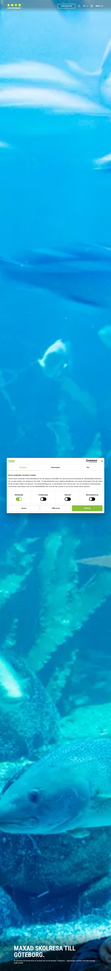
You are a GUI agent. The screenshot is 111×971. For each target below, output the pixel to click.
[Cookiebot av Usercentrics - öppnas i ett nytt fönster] (87, 461)
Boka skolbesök (66, 6)
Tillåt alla (87, 508)
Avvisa (23, 508)
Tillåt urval (56, 508)
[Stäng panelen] (102, 461)
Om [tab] (88, 467)
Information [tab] (55, 467)
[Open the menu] (102, 6)
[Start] (14, 6)
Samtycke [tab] (23, 467)
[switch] (43, 499)
